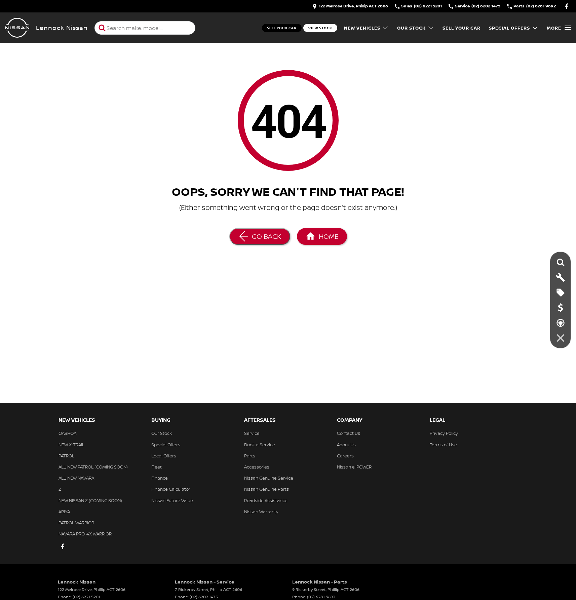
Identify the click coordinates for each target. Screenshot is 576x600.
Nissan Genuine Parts (266, 489)
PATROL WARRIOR (76, 523)
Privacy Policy (444, 433)
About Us (346, 445)
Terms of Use (443, 445)
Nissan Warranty (261, 512)
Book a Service (259, 445)
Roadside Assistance (265, 500)
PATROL (66, 456)
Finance (159, 478)
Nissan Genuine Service (268, 478)
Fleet (156, 467)
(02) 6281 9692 (321, 597)
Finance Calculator (170, 489)
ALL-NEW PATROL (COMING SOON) (93, 467)
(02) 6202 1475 (204, 597)
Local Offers (163, 456)
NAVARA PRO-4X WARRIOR (85, 534)
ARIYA (64, 512)
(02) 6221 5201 (86, 597)
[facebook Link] (567, 6)
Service (252, 433)
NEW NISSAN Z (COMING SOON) (90, 500)
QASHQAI (68, 433)
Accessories (256, 467)
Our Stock (411, 28)
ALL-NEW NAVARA (76, 478)
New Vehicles (362, 28)
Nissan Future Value (172, 500)
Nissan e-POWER (354, 467)
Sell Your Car (282, 28)
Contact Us (348, 433)
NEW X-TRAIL (71, 445)
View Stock (320, 28)
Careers (345, 456)
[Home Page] (17, 28)
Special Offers (509, 28)
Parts (249, 456)
